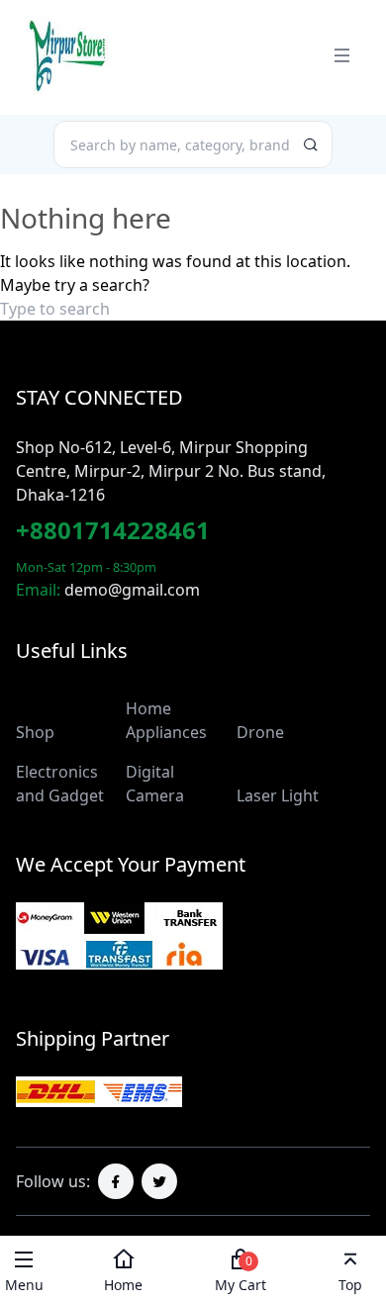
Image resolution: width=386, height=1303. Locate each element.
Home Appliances (166, 720)
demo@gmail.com (132, 590)
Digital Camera (155, 783)
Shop (35, 732)
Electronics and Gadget (60, 783)
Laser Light (278, 795)
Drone (260, 732)
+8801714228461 (113, 529)
